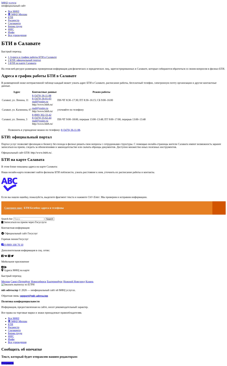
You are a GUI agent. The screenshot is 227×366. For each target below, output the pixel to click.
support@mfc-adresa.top (34, 295)
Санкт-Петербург (20, 281)
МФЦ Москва (19, 14)
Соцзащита (14, 23)
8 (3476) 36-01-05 (41, 98)
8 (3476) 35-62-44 (41, 117)
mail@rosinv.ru (40, 101)
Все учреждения (17, 35)
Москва (5, 281)
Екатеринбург (55, 281)
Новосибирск (38, 281)
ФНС (11, 29)
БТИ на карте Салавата (22, 63)
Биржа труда (15, 26)
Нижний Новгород (74, 281)
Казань (89, 281)
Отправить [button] (7, 363)
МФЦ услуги (8, 2)
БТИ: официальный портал (24, 60)
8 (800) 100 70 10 (13, 244)
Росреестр (13, 20)
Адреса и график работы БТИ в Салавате (32, 57)
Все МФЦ (13, 11)
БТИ (10, 17)
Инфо (11, 32)
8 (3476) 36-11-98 (41, 95)
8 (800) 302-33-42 (41, 114)
